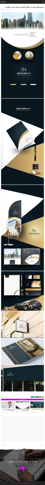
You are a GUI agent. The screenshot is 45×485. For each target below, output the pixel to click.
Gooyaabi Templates (29, 483)
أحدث (3, 445)
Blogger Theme (18, 483)
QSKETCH (3, 9)
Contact (22, 467)
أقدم (41, 445)
